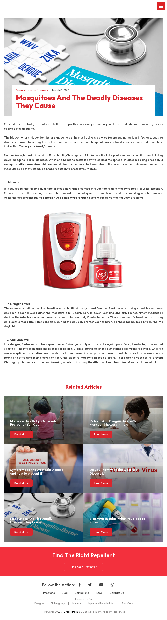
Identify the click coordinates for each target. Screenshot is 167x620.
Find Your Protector (83, 567)
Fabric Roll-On (83, 599)
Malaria (76, 603)
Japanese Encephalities (101, 603)
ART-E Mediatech (68, 611)
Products (49, 592)
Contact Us (117, 592)
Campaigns (82, 592)
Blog (65, 592)
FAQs (99, 592)
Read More (21, 434)
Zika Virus (127, 603)
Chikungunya (58, 603)
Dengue (39, 603)
